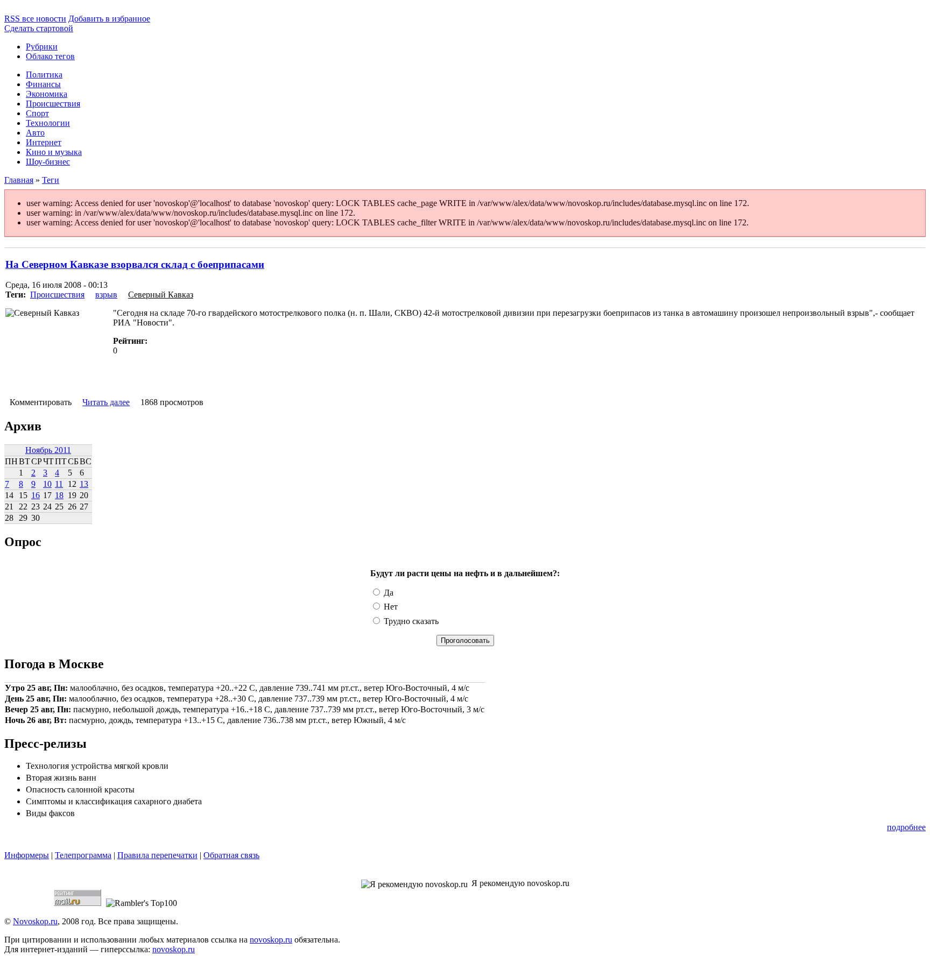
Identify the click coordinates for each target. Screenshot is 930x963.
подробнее (906, 827)
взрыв (106, 294)
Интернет (43, 142)
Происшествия (53, 103)
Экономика (46, 93)
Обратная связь (231, 855)
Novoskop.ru (35, 921)
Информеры (26, 855)
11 (59, 483)
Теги (50, 180)
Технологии (48, 123)
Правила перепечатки (157, 855)
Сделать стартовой (38, 28)
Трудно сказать (410, 621)
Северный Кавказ (160, 294)
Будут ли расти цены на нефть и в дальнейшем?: (465, 573)
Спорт (37, 113)
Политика (44, 74)
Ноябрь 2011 (48, 450)
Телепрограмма (83, 855)
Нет (390, 606)
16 (35, 495)
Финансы (43, 84)
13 (84, 483)
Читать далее (106, 402)
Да (387, 592)
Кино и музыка (54, 152)
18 (59, 495)
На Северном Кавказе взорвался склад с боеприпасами (134, 264)
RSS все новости (35, 18)
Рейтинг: (130, 340)
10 (47, 483)
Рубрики (42, 46)
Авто (35, 132)
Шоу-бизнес (48, 161)
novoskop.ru (271, 939)
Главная (18, 180)
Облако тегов (50, 56)
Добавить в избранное (109, 18)
